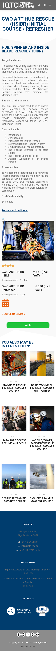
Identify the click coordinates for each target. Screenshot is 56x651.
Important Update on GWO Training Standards (27, 569)
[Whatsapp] (33, 634)
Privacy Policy (28, 646)
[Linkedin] (28, 634)
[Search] (39, 5)
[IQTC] (18, 5)
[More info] (44, 5)
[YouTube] (37, 634)
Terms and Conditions (15, 210)
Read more (14, 368)
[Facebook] (19, 634)
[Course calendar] (5, 303)
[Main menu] (50, 5)
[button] (3, 219)
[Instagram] (23, 634)
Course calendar (13, 313)
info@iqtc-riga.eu (29, 546)
